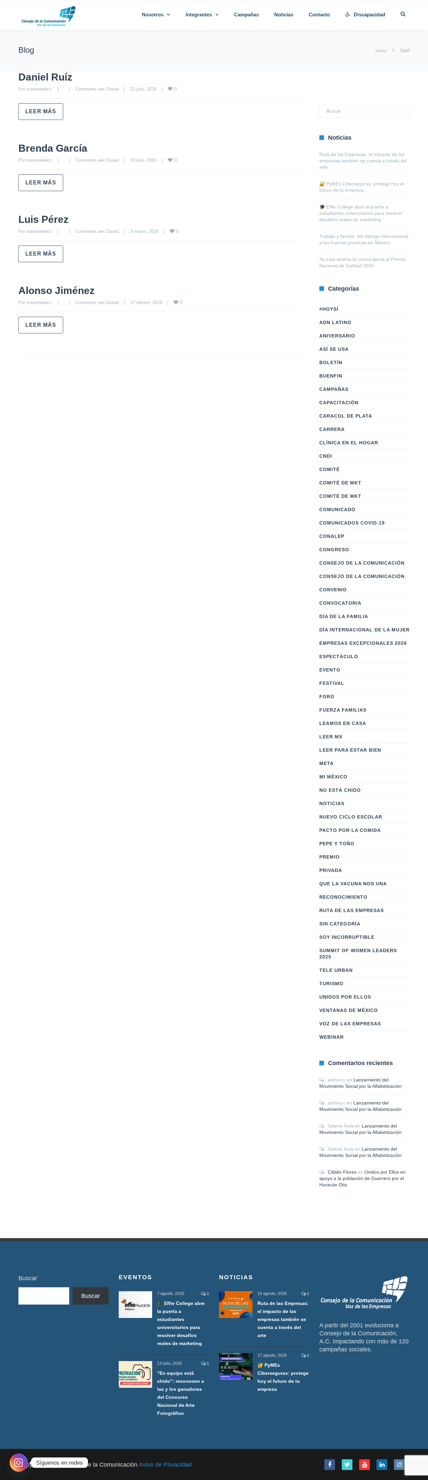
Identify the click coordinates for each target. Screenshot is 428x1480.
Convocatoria (340, 603)
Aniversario (337, 335)
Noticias (283, 14)
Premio (329, 857)
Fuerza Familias (342, 710)
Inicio (381, 50)
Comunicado (337, 509)
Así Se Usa (334, 349)
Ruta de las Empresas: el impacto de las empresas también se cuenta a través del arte (363, 161)
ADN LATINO (335, 322)
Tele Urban (336, 970)
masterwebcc (39, 89)
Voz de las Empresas (350, 1023)
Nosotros (153, 14)
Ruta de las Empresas (351, 910)
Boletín (330, 362)
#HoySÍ (328, 309)
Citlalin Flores (342, 1172)
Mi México (333, 776)
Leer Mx (330, 736)
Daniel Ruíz (45, 77)
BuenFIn (330, 376)
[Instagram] (19, 1463)
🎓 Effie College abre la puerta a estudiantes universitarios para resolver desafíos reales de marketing (361, 213)
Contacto (319, 14)
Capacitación (338, 402)
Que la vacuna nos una (353, 883)
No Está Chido (340, 790)
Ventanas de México (348, 1010)
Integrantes (199, 14)
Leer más (40, 111)
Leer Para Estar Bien (350, 750)
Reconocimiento (343, 897)
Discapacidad (369, 14)
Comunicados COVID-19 (352, 523)
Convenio (333, 589)
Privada (330, 870)
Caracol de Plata (345, 416)
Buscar (27, 1278)
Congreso (334, 549)
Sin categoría (339, 923)
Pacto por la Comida (350, 830)
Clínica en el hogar (348, 442)
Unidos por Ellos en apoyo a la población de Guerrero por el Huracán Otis (362, 1178)
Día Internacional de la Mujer (364, 629)
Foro (326, 696)
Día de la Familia (343, 616)
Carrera (332, 429)
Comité (329, 469)
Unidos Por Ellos (345, 997)
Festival (331, 683)
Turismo (331, 983)
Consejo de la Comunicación (362, 563)
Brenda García (52, 148)
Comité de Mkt (340, 482)
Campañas (246, 14)
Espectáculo (338, 656)
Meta (326, 763)
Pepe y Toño (336, 843)
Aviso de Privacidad (165, 1464)
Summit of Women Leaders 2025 (358, 953)
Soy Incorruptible (346, 937)
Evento (329, 670)
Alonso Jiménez (56, 290)
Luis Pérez (43, 219)
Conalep (331, 536)
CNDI (325, 456)
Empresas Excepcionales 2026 (363, 643)
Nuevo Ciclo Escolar (350, 817)
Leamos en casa (342, 723)
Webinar (331, 1037)
